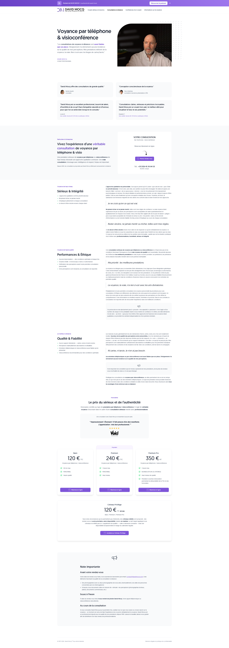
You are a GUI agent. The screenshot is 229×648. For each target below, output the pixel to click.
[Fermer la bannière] (170, 3)
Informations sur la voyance (153, 10)
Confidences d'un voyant (133, 10)
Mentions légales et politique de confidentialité (158, 641)
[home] (70, 10)
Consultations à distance (115, 10)
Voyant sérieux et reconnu (96, 10)
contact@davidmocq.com (135, 577)
